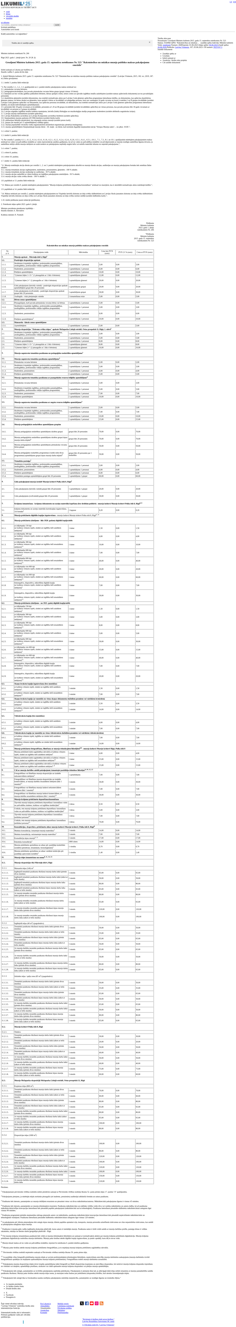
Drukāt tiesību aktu (13, 1288)
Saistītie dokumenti (165, 49)
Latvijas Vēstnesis (182, 47)
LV (231, 2)
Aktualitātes (45, 1306)
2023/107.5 (217, 47)
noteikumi (167, 45)
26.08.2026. (162, 47)
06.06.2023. (213, 45)
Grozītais (166, 56)
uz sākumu (5, 22)
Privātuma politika (65, 1308)
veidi (8, 12)
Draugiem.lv (11, 1297)
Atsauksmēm (45, 1308)
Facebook (10, 1295)
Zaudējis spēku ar (169, 54)
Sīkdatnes (61, 1310)
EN (234, 2)
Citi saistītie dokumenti (171, 62)
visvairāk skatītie (12, 16)
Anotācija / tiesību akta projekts (174, 60)
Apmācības (44, 1310)
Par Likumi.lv (45, 1304)
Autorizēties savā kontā (10, 29)
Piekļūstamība (63, 1312)
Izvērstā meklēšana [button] (8, 27)
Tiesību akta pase (164, 38)
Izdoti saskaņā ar (168, 58)
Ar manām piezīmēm (14, 1284)
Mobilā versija (63, 1304)
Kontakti (43, 1312)
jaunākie (9, 18)
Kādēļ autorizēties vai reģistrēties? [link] (14, 34)
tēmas (8, 14)
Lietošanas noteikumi (66, 1306)
